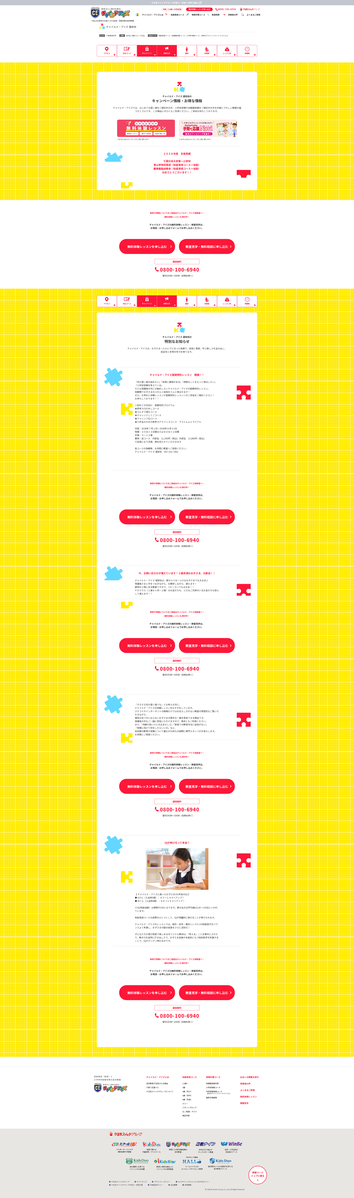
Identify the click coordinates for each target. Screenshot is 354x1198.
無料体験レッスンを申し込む (147, 246)
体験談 (206, 53)
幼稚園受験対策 (212, 1083)
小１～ (185, 1103)
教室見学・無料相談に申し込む (207, 246)
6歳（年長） (187, 1099)
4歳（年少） (187, 1091)
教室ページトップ (257, 1174)
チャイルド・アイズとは (152, 14)
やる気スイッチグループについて (159, 1091)
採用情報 (188, 1185)
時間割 (247, 53)
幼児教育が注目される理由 (157, 1083)
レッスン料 (227, 53)
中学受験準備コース (218, 1092)
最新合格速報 (211, 1097)
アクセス (107, 53)
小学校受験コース (213, 1087)
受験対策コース (198, 14)
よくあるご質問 (253, 14)
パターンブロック (189, 1107)
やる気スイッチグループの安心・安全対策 (127, 1185)
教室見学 (244, 1103)
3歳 (183, 1087)
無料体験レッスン (248, 1096)
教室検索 (216, 14)
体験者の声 (233, 14)
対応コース (127, 53)
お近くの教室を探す (249, 1077)
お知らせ (166, 53)
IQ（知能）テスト (189, 1111)
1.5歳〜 (185, 1083)
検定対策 (186, 1115)
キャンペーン (147, 53)
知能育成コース (177, 14)
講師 (186, 53)
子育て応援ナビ (152, 1087)
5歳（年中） (187, 1095)
